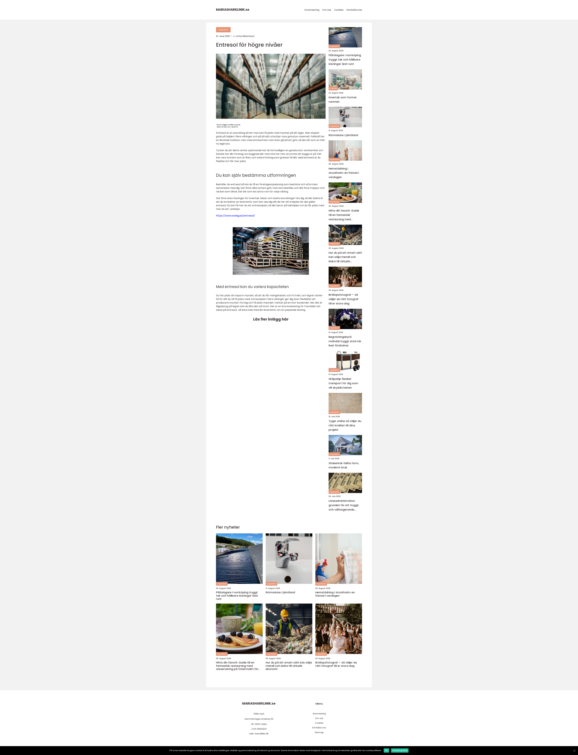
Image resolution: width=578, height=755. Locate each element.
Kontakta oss (354, 10)
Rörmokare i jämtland (343, 135)
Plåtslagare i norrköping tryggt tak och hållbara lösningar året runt (345, 59)
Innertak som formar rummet (343, 99)
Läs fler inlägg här (271, 319)
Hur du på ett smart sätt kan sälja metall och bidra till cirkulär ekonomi (345, 257)
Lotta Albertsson (245, 36)
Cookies (338, 10)
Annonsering (311, 10)
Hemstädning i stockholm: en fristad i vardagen (344, 173)
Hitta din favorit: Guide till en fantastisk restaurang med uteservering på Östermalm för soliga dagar (344, 215)
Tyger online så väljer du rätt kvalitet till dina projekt (345, 425)
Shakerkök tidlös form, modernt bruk (344, 465)
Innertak (333, 88)
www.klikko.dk (261, 733)
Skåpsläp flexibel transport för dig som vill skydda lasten (343, 383)
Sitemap (319, 732)
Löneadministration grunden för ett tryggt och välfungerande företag (344, 505)
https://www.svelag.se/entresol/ (235, 215)
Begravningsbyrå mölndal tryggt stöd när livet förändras (345, 341)
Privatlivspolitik (400, 750)
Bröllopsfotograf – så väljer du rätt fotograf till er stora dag (343, 299)
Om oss (326, 10)
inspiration (223, 29)
